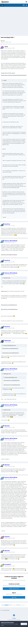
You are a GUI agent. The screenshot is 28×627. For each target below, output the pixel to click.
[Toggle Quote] (3, 80)
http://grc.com (4, 291)
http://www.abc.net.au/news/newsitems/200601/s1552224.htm (13, 75)
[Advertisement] (14, 21)
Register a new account (14, 588)
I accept (24, 623)
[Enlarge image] (15, 234)
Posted (9, 48)
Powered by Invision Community (14, 619)
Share (7, 605)
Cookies (14, 618)
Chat (10, 42)
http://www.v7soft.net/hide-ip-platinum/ (9, 254)
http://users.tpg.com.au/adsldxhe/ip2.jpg (9, 309)
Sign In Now (14, 597)
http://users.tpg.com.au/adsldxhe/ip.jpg (9, 304)
